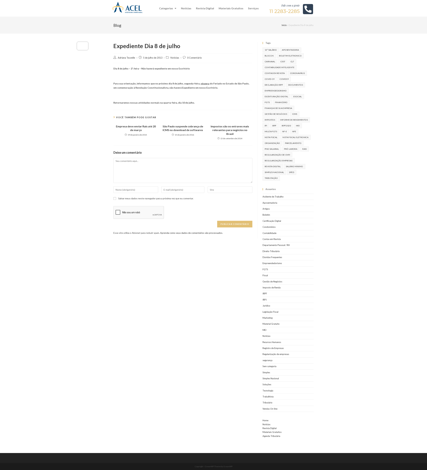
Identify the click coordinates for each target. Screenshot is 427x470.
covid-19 (269, 79)
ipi (266, 125)
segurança (267, 360)
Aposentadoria (270, 202)
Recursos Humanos (272, 342)
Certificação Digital (272, 221)
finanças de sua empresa (278, 108)
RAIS (304, 149)
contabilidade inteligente (279, 67)
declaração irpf (274, 85)
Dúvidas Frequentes (272, 257)
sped (291, 172)
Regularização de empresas (276, 354)
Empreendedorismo (272, 263)
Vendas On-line (270, 408)
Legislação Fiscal (270, 312)
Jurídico (266, 305)
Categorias (166, 8)
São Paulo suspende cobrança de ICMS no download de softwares (183, 128)
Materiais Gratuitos (231, 8)
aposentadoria (290, 50)
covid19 (284, 79)
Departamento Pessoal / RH (276, 245)
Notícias (186, 8)
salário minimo (294, 166)
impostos (270, 120)
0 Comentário (194, 57)
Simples (266, 372)
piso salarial (272, 149)
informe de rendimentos (294, 120)
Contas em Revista (275, 73)
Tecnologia (268, 390)
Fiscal (265, 275)
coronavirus (297, 73)
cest (282, 61)
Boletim (266, 214)
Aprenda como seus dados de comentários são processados (191, 232)
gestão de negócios (276, 114)
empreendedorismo (276, 90)
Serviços (253, 8)
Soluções (267, 384)
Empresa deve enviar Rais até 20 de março (136, 128)
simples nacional (274, 172)
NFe (294, 131)
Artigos (266, 208)
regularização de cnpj (277, 155)
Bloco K (269, 55)
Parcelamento (293, 143)
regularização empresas (279, 160)
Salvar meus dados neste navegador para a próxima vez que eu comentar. (155, 198)
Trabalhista (268, 396)
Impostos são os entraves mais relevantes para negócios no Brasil (230, 130)
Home (265, 420)
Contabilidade (269, 233)
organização (272, 143)
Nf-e (284, 131)
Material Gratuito (271, 323)
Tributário (267, 402)
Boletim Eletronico (290, 55)
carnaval (270, 61)
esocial (297, 96)
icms (294, 114)
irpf (274, 125)
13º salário (271, 50)
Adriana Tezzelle (126, 57)
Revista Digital (205, 8)
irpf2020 (286, 125)
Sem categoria (269, 366)
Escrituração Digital (276, 96)
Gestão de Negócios (272, 281)
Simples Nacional (271, 378)
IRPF (265, 293)
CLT (292, 61)
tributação (271, 178)
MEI (298, 125)
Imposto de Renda (272, 287)
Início (284, 25)
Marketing (268, 317)
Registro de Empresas (273, 348)
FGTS (267, 102)
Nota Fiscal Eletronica (295, 137)
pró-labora (290, 149)
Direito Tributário (271, 251)
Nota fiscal (271, 137)
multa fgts (271, 131)
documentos (295, 85)
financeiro (281, 102)
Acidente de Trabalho (273, 196)
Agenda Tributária (271, 436)
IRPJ (265, 299)
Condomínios (269, 227)
